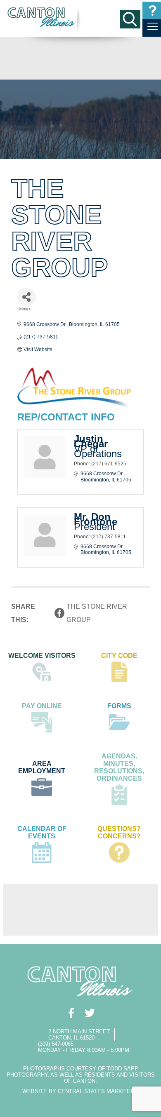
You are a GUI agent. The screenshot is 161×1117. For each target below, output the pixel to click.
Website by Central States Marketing (80, 1091)
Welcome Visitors (42, 655)
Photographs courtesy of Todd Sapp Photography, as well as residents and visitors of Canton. (81, 1074)
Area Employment (41, 767)
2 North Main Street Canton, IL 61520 (79, 1034)
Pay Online (42, 705)
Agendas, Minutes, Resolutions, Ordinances (119, 767)
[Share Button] (26, 297)
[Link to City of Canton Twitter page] (90, 1013)
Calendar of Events (41, 832)
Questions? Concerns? (119, 832)
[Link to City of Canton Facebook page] (71, 1013)
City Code (119, 655)
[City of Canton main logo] (41, 17)
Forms (119, 705)
